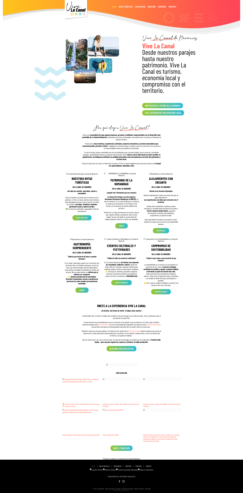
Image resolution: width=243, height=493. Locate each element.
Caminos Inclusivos (153, 324)
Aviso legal (147, 489)
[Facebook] (119, 481)
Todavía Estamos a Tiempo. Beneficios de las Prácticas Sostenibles (80, 435)
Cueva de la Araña (134, 331)
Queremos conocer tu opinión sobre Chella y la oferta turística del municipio (121, 405)
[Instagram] (123, 481)
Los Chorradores (103, 324)
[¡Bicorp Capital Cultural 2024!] (121, 420)
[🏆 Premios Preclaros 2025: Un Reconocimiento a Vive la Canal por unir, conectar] (81, 390)
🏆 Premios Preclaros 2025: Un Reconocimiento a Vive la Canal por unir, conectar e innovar (81, 405)
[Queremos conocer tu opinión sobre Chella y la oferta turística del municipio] (121, 390)
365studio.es (127, 490)
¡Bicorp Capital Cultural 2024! (111, 435)
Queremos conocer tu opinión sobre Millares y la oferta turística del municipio (161, 405)
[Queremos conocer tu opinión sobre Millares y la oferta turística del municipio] (162, 390)
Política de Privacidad (127, 489)
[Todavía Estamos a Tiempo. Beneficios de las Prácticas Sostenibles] (81, 420)
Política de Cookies (139, 489)
